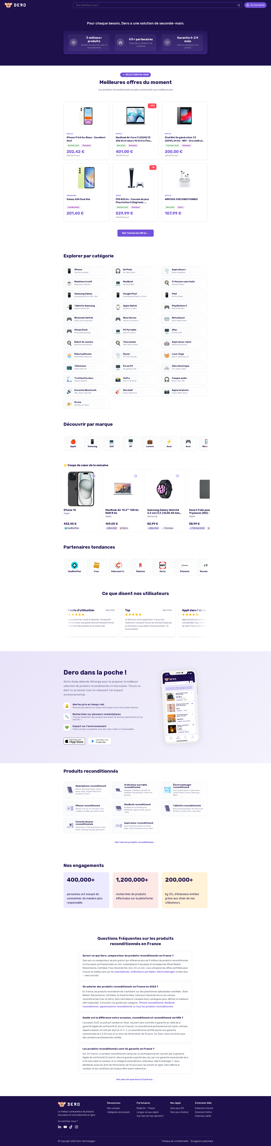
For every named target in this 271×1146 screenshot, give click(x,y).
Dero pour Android (179, 1112)
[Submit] (239, 5)
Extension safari (203, 1116)
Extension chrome (204, 1108)
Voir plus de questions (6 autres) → (135, 1079)
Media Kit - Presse (146, 1108)
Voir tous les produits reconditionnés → (135, 842)
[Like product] (94, 476)
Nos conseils (113, 1108)
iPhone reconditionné (151, 1002)
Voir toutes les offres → (135, 233)
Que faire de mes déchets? (150, 1116)
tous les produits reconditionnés (154, 1006)
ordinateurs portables (143, 971)
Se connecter (258, 5)
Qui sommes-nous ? (68, 1121)
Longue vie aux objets (148, 1112)
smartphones (122, 971)
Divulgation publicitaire (202, 1141)
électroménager (166, 971)
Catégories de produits (118, 1112)
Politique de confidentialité (175, 1141)
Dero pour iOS (177, 1108)
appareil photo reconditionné (116, 1006)
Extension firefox (203, 1112)
